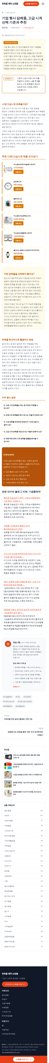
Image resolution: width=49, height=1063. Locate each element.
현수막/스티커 (23, 896)
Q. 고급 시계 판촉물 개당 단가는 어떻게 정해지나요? (23, 432)
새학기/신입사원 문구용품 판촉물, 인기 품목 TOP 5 (28, 675)
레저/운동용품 (23, 836)
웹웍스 (4, 1044)
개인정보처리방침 (8, 1034)
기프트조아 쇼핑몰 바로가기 (15, 984)
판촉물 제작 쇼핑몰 (10, 3)
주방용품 (23, 846)
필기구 (23, 911)
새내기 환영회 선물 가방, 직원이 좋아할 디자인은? (28, 678)
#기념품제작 (7, 697)
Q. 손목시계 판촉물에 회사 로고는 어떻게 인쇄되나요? (23, 415)
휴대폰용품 (23, 891)
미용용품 (23, 826)
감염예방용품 (23, 936)
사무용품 (23, 916)
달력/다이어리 (23, 947)
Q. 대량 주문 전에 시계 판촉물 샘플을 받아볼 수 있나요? (21, 439)
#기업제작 (27, 697)
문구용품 (23, 901)
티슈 (23, 921)
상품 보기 (18, 172)
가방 (23, 881)
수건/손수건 (23, 831)
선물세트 (23, 856)
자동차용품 (23, 821)
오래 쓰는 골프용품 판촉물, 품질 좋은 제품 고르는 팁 (26, 756)
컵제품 (23, 871)
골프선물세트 (23, 886)
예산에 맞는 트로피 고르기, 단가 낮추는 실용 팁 (28, 671)
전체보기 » (16, 687)
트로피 (23, 815)
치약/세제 (23, 931)
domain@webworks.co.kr (11, 1052)
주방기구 (23, 866)
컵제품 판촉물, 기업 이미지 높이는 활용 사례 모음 (28, 667)
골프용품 (23, 811)
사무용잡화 (23, 926)
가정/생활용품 (23, 841)
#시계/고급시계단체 (25, 701)
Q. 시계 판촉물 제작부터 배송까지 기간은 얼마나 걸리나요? (21, 423)
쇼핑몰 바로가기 (31, 4)
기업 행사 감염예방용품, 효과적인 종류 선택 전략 (28, 682)
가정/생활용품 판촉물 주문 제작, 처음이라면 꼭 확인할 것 (28, 765)
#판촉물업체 (7, 706)
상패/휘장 (23, 876)
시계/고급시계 (10, 13)
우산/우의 (23, 861)
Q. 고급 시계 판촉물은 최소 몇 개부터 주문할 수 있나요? (21, 406)
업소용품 (23, 906)
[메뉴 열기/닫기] (43, 3)
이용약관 (5, 1030)
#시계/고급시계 (8, 701)
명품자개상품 (23, 941)
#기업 (18, 697)
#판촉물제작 (20, 706)
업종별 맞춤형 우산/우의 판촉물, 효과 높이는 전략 (27, 793)
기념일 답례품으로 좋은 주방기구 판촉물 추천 (27, 775)
